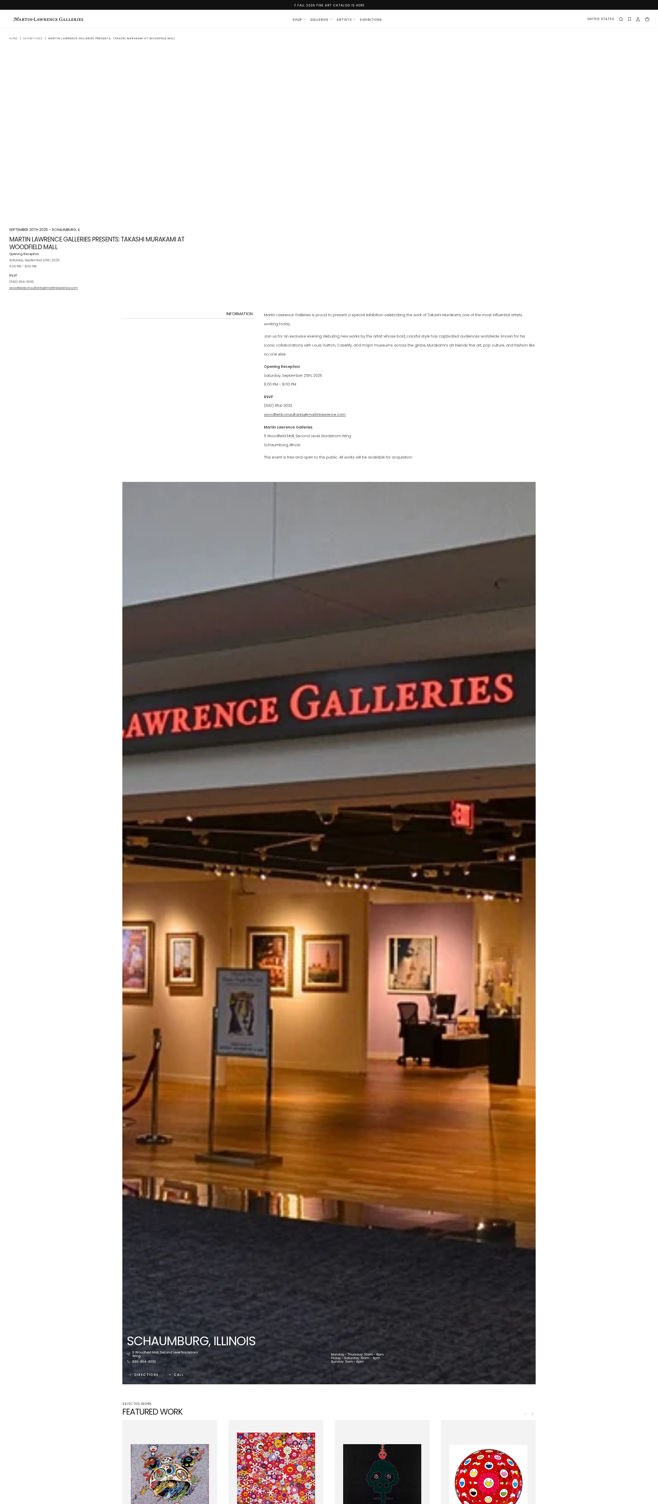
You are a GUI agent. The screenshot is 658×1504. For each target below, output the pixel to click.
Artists (344, 19)
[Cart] (647, 19)
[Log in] (638, 19)
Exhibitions (371, 19)
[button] (600, 19)
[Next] (532, 1413)
